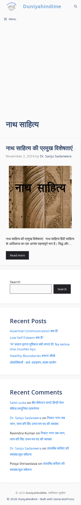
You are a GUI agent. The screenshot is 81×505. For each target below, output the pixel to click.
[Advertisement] (40, 67)
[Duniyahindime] (11, 6)
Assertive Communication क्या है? (34, 331)
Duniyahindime (42, 6)
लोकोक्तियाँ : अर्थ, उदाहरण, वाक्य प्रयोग (33, 362)
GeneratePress (63, 499)
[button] (75, 6)
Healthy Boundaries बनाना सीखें (32, 355)
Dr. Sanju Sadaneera (25, 418)
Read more (17, 255)
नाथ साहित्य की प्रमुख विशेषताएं (39, 148)
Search (15, 282)
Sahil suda (18, 402)
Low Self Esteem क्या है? (26, 337)
